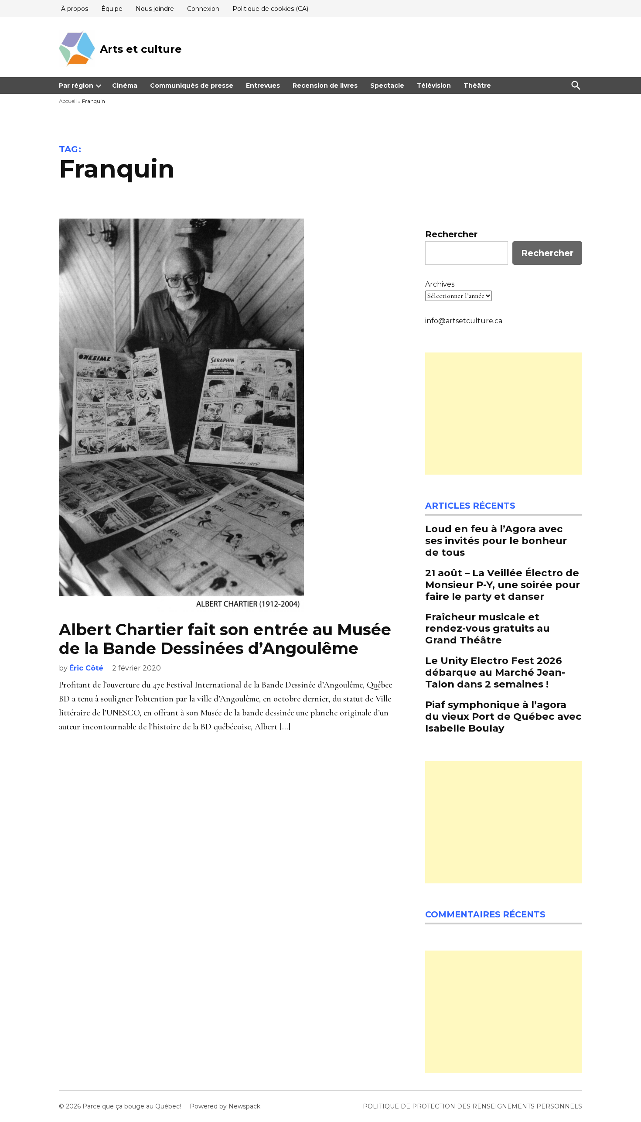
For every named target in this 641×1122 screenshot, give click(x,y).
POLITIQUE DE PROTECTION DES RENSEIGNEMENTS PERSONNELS (472, 1106)
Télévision (434, 85)
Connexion (203, 9)
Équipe (112, 9)
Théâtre (477, 85)
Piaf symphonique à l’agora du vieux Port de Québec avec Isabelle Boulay (503, 716)
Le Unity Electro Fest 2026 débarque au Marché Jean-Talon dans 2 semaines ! (495, 672)
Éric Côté (86, 668)
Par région (76, 85)
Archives (439, 284)
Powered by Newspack (225, 1106)
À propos (74, 9)
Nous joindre (155, 9)
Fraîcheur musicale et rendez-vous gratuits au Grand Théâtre (487, 629)
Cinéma (124, 85)
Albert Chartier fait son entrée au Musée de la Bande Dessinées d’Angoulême (225, 639)
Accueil (68, 101)
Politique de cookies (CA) (270, 9)
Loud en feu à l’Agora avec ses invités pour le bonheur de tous (496, 540)
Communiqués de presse (191, 85)
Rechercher (451, 234)
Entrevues (263, 85)
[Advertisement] (503, 413)
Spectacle (387, 85)
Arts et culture (141, 49)
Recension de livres (325, 85)
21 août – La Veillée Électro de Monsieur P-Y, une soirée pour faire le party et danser (502, 584)
